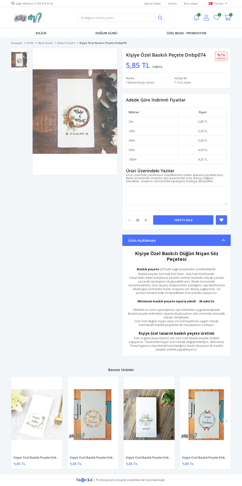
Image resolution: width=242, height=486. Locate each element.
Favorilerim (219, 15)
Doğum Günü (106, 33)
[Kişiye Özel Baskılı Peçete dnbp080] (149, 414)
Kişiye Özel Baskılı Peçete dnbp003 (95, 457)
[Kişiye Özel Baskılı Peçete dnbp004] (205, 414)
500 (131, 150)
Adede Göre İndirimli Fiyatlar (156, 100)
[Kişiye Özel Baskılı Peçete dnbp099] (36, 414)
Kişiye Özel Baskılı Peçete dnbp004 (207, 457)
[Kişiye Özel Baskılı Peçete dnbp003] (93, 414)
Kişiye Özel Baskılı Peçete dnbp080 (151, 457)
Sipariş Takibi (152, 3)
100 (131, 131)
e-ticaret (120, 480)
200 (131, 140)
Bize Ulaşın (191, 3)
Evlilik (41, 33)
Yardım (172, 3)
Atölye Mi (180, 78)
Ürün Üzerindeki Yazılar (150, 170)
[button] (226, 421)
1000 (132, 159)
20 (130, 121)
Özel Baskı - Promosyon (186, 33)
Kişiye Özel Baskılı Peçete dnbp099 (38, 457)
